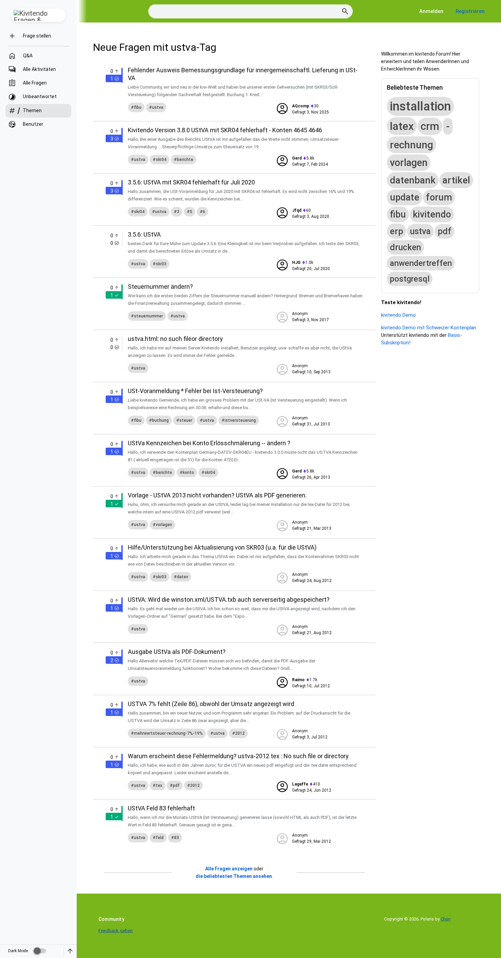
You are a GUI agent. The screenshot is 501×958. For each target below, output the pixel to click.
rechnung (411, 145)
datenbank (413, 180)
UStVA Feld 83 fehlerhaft (161, 808)
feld (160, 837)
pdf (176, 785)
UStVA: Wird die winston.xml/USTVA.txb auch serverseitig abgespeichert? (229, 599)
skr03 (161, 263)
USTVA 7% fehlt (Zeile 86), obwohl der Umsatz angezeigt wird (211, 703)
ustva (157, 107)
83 (176, 837)
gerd (297, 158)
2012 (240, 733)
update (404, 197)
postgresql (409, 279)
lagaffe (300, 784)
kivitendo (432, 214)
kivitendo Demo (398, 315)
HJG (296, 262)
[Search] (345, 11)
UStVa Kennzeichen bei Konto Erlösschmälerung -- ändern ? (209, 443)
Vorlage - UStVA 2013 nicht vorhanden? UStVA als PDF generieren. (217, 495)
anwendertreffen (421, 263)
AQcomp (300, 106)
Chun (446, 919)
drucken (405, 247)
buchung (160, 420)
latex (402, 126)
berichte (185, 159)
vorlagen (164, 524)
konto (188, 472)
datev (182, 576)
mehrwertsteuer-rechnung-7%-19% (168, 733)
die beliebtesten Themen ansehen (234, 876)
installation (420, 106)
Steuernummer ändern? (160, 286)
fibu (137, 107)
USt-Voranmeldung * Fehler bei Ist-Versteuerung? (195, 390)
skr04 (161, 159)
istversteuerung (240, 420)
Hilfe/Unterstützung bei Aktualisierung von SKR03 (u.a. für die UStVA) (222, 547)
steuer (185, 420)
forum (439, 197)
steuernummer (148, 316)
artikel (456, 180)
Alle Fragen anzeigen (229, 868)
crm (430, 126)
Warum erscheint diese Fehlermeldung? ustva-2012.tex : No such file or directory (238, 756)
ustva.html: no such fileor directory (175, 338)
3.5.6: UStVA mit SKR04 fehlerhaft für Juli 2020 (191, 182)
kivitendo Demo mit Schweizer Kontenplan (428, 328)
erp (396, 231)
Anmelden (431, 11)
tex (159, 785)
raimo (298, 679)
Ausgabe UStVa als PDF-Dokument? (177, 651)
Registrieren (470, 11)
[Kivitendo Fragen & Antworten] (38, 15)
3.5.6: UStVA (144, 234)
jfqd (296, 210)
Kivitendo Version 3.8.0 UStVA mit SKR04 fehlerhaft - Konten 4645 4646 (225, 130)
